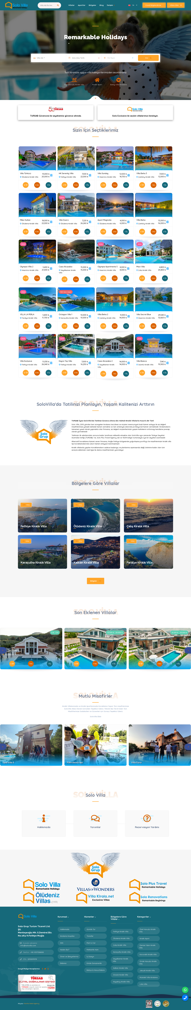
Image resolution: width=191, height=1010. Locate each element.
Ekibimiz (63, 963)
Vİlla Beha (140, 220)
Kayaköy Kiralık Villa (121, 982)
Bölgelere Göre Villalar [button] (119, 917)
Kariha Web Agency (31, 1003)
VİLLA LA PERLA (27, 314)
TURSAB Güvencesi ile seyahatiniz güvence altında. (55, 115)
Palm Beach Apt (75, 762)
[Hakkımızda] (44, 818)
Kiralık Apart (144, 938)
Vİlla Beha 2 (103, 314)
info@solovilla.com (28, 945)
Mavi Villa (140, 266)
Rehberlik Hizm (92, 950)
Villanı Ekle (174, 5)
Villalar (71, 5)
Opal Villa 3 (8, 762)
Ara (147, 58)
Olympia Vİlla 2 (26, 266)
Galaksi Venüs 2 (139, 651)
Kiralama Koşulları (67, 936)
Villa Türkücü (25, 173)
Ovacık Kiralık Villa (120, 975)
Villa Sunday (103, 173)
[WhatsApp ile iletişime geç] (185, 990)
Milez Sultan (25, 220)
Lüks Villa (143, 984)
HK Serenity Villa (66, 173)
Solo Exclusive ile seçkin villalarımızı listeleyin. (135, 115)
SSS (61, 943)
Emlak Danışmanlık (94, 963)
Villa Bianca (141, 361)
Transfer (90, 936)
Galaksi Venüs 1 (74, 651)
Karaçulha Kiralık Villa (36, 562)
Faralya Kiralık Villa (140, 562)
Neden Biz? (64, 950)
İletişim (110, 5)
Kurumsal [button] (62, 916)
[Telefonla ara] (185, 997)
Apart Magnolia (104, 220)
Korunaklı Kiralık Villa (148, 954)
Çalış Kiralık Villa (138, 526)
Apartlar (81, 5)
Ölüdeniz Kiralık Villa (88, 526)
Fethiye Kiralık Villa (34, 526)
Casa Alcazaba (65, 266)
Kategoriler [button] (143, 916)
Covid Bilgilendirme (153, 5)
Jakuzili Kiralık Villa (147, 970)
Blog (102, 5)
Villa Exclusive (26, 361)
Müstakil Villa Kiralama (149, 977)
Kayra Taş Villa (65, 361)
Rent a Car (91, 943)
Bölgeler (92, 5)
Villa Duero (64, 220)
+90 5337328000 (37, 952)
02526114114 (32, 959)
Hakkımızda (64, 929)
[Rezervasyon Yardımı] (147, 818)
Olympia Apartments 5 (108, 266)
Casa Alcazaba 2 (105, 361)
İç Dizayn (90, 956)
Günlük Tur (91, 929)
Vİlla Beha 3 (141, 173)
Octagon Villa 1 (65, 314)
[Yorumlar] (95, 818)
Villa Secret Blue (143, 314)
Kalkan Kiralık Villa (86, 562)
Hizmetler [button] (89, 916)
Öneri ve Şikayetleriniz (69, 956)
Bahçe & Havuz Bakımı (96, 970)
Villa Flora (136, 762)
